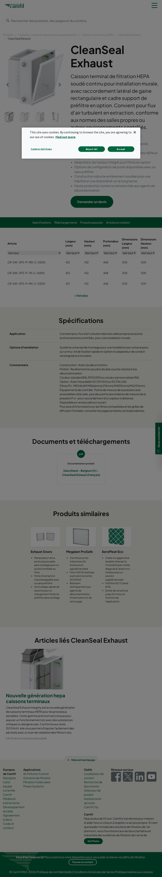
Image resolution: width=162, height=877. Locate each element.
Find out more (65, 137)
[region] (81, 143)
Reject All (92, 149)
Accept (121, 149)
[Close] (134, 132)
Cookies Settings (41, 148)
